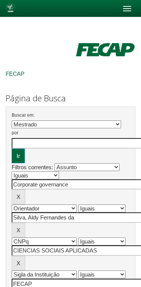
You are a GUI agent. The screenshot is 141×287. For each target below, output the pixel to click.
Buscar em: (23, 115)
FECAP (15, 74)
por (15, 132)
